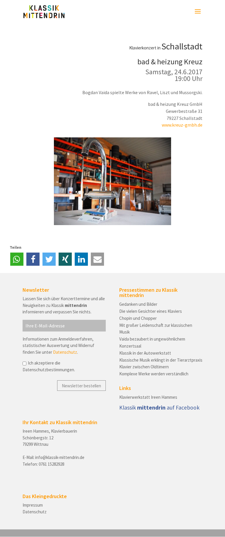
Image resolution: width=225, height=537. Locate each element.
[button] (16, 259)
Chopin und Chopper (138, 318)
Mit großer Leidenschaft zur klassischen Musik (155, 328)
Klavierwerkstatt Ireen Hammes (148, 397)
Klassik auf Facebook (159, 407)
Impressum (33, 505)
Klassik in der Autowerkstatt (145, 353)
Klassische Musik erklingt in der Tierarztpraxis (160, 360)
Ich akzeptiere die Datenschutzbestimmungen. (49, 366)
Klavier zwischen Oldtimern (144, 366)
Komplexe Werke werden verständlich (153, 374)
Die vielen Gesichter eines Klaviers (150, 311)
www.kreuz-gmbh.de (182, 125)
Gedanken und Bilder (138, 304)
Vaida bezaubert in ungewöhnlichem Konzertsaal (152, 342)
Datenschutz (65, 352)
